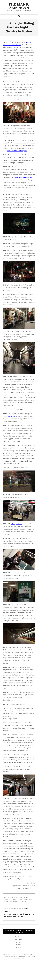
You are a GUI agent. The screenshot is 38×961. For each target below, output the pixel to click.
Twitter (18, 942)
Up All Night (23, 901)
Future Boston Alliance (21, 177)
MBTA (6, 901)
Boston (22, 897)
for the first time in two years (17, 151)
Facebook (18, 937)
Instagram (18, 939)
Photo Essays (13, 901)
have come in (12, 416)
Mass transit (28, 899)
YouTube (18, 947)
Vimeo (18, 945)
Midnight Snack (16, 524)
